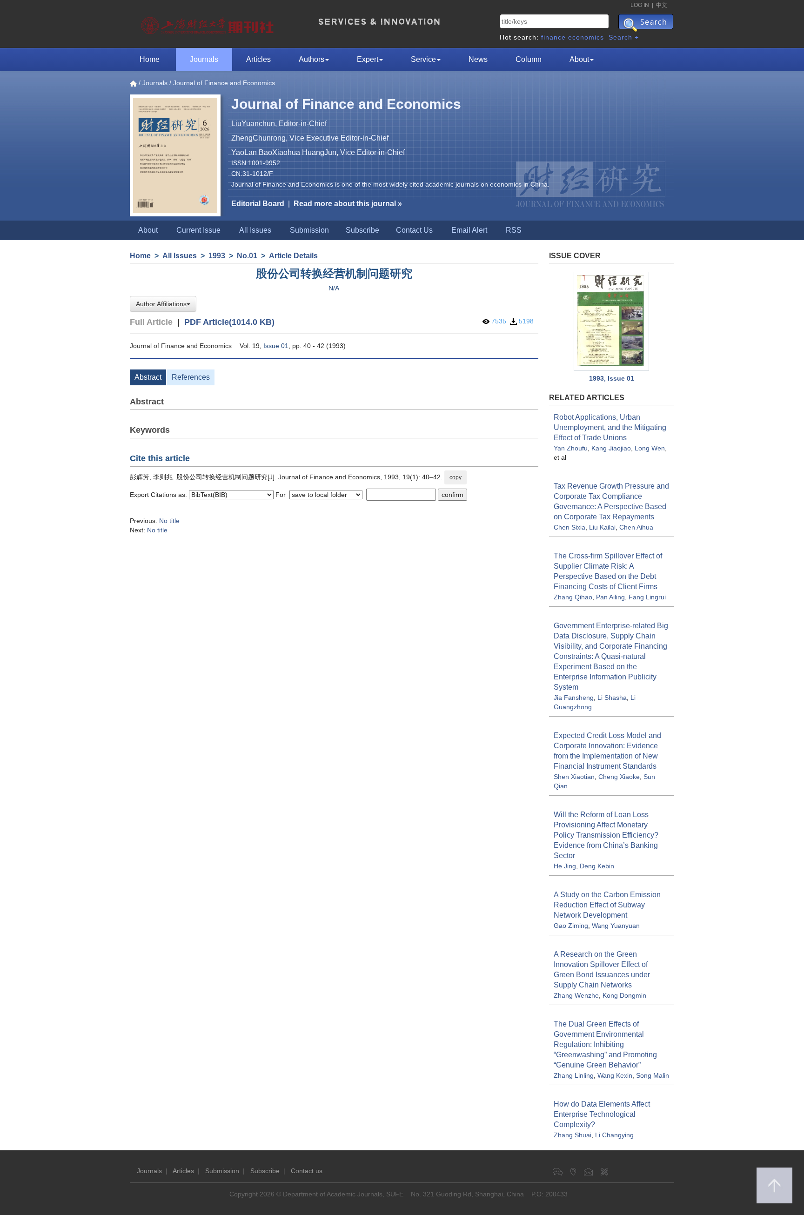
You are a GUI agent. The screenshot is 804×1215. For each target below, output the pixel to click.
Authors (311, 59)
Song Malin (652, 1075)
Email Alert (469, 230)
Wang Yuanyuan (616, 925)
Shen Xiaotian (574, 776)
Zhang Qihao (573, 597)
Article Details (293, 256)
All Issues (255, 230)
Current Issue (198, 230)
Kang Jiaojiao (611, 448)
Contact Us (414, 230)
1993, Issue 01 (611, 378)
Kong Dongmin (624, 995)
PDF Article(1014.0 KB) (229, 322)
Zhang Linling (574, 1075)
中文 (661, 5)
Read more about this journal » (348, 204)
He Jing (565, 866)
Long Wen (650, 448)
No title (169, 520)
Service (423, 59)
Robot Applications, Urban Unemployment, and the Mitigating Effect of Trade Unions (610, 427)
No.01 (247, 256)
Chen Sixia (569, 527)
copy (455, 477)
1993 (216, 256)
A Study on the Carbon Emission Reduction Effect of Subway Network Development (607, 905)
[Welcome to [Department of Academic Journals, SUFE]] (209, 23)
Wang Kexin (614, 1075)
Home (150, 59)
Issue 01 (275, 345)
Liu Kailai (602, 527)
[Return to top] (774, 1185)
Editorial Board (257, 204)
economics (586, 37)
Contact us (306, 1171)
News (478, 59)
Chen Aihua (636, 527)
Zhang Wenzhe (576, 995)
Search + (624, 37)
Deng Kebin (597, 866)
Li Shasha (612, 697)
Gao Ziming (571, 925)
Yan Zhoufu (571, 448)
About (579, 59)
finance (553, 37)
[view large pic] (612, 321)
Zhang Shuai (572, 1135)
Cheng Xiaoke (619, 776)
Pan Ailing (610, 597)
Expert (367, 59)
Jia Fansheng (574, 697)
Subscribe (362, 230)
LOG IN (639, 5)
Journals (204, 59)
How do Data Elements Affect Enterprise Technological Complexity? (602, 1114)
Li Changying (614, 1135)
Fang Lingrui (647, 597)
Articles (258, 59)
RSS (514, 230)
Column (529, 59)
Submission (309, 230)
